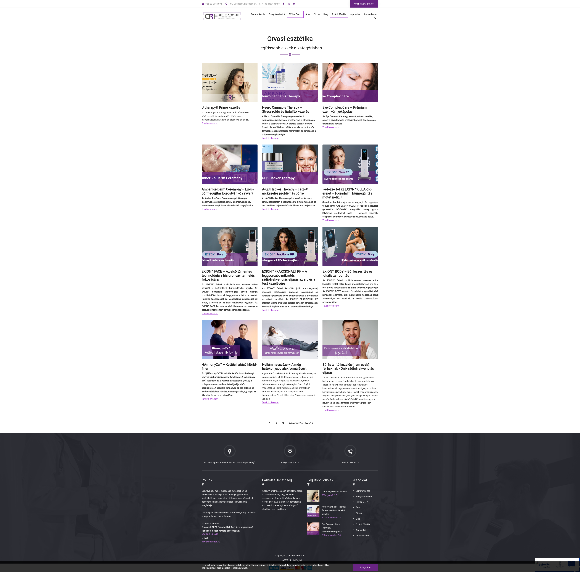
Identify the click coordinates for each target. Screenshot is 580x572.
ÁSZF (285, 560)
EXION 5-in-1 (295, 14)
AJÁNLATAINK (339, 14)
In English (297, 560)
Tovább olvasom (210, 123)
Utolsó (308, 423)
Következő (295, 423)
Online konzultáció (364, 3)
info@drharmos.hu (290, 462)
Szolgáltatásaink (277, 14)
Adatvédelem (370, 14)
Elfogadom (365, 567)
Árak (307, 14)
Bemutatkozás (258, 14)
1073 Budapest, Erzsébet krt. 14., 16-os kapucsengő (254, 3)
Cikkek (317, 14)
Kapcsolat (355, 14)
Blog (326, 14)
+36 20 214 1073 (350, 462)
